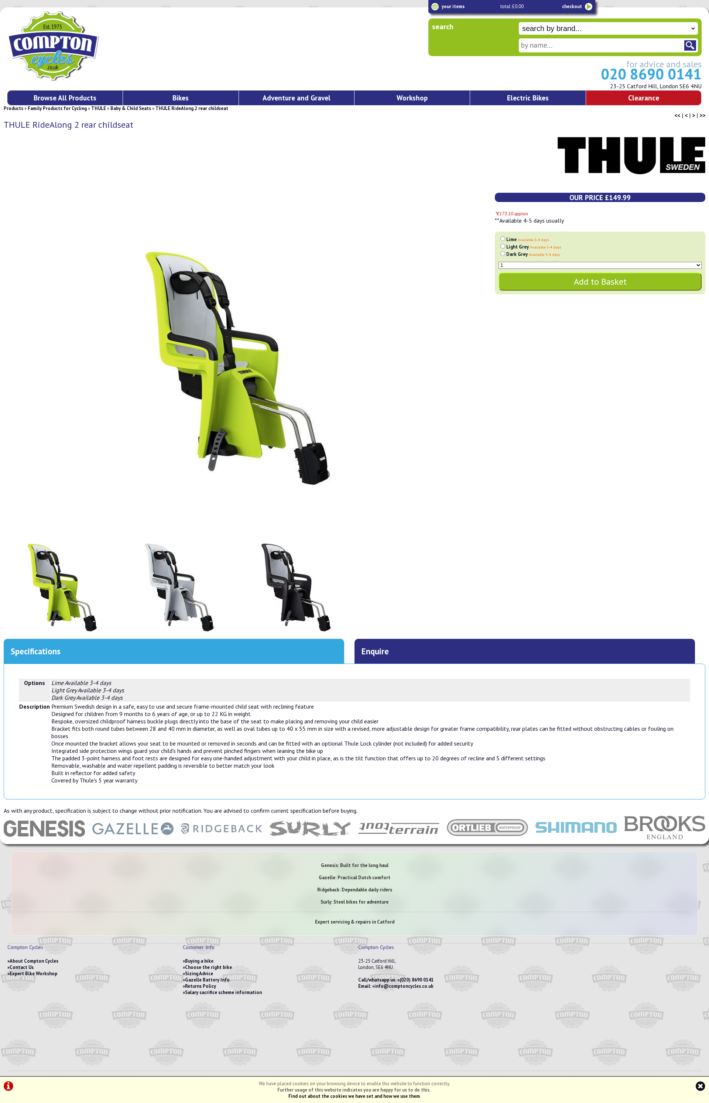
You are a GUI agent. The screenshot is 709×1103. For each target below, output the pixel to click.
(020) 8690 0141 (417, 980)
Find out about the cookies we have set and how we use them (354, 1096)
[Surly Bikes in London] (310, 840)
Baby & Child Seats (130, 108)
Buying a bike (199, 961)
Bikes (180, 97)
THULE (98, 108)
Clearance (643, 97)
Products (13, 108)
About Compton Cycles (34, 961)
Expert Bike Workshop (33, 973)
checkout (572, 6)
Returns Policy (200, 986)
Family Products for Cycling (57, 108)
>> (702, 115)
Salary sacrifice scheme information (223, 992)
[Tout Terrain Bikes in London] (398, 840)
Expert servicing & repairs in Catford (354, 922)
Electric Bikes (528, 97)
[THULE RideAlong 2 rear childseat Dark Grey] (295, 587)
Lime (527, 239)
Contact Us (22, 967)
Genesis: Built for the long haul (354, 865)
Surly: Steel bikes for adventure (354, 902)
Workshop (412, 97)
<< (677, 115)
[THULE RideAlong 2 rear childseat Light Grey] (179, 587)
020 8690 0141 (651, 73)
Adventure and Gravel (296, 97)
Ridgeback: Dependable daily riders (354, 890)
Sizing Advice (199, 973)
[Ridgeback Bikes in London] (221, 840)
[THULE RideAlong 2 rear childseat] (238, 368)
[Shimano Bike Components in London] (576, 840)
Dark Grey (533, 254)
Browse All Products (65, 97)
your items (453, 6)
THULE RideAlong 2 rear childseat (191, 108)
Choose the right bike (208, 967)
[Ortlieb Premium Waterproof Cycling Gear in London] (487, 840)
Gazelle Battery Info (207, 980)
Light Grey (533, 247)
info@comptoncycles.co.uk (404, 986)
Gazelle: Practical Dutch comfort (354, 877)
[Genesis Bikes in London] (44, 840)
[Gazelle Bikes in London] (133, 840)
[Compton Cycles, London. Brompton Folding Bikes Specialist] (81, 79)
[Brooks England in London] (664, 840)
